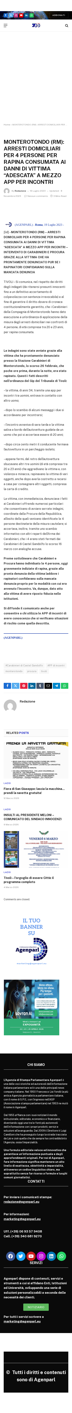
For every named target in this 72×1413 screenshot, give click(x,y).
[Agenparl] (36, 25)
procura (32, 671)
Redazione (20, 191)
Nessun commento (38, 196)
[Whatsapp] (61, 1256)
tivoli (44, 671)
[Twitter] (20, 1256)
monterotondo (14, 671)
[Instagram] (41, 1256)
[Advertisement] (36, 81)
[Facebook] (10, 1256)
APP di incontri (56, 665)
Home (7, 124)
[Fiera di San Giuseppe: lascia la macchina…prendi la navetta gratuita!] (36, 760)
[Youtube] (31, 1256)
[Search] (66, 25)
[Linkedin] (51, 1256)
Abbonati (58, 15)
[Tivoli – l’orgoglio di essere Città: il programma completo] (36, 849)
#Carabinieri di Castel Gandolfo (24, 665)
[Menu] (5, 25)
